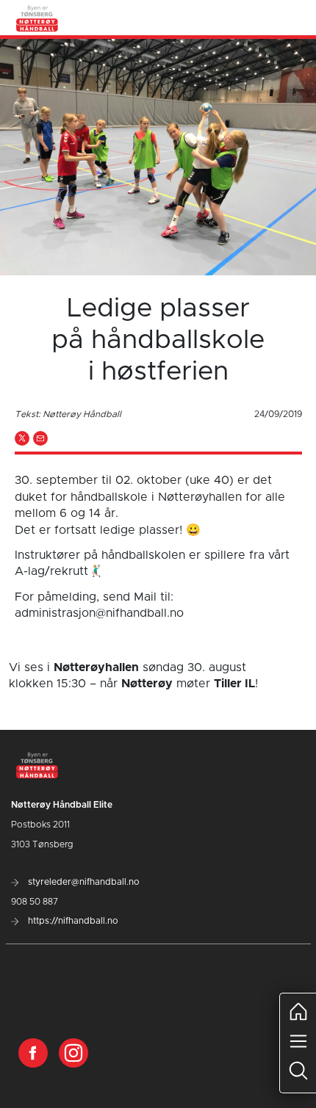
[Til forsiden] (37, 17)
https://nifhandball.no (72, 920)
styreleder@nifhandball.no (83, 881)
